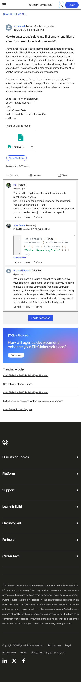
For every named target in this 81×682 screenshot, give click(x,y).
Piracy (23, 652)
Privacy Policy (9, 652)
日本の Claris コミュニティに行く (48, 652)
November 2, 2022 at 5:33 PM (29, 30)
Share (64, 175)
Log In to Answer (40, 317)
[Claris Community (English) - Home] (40, 5)
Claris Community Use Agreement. (55, 623)
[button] (32, 146)
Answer (38, 175)
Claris (5, 442)
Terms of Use (54, 645)
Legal (68, 645)
